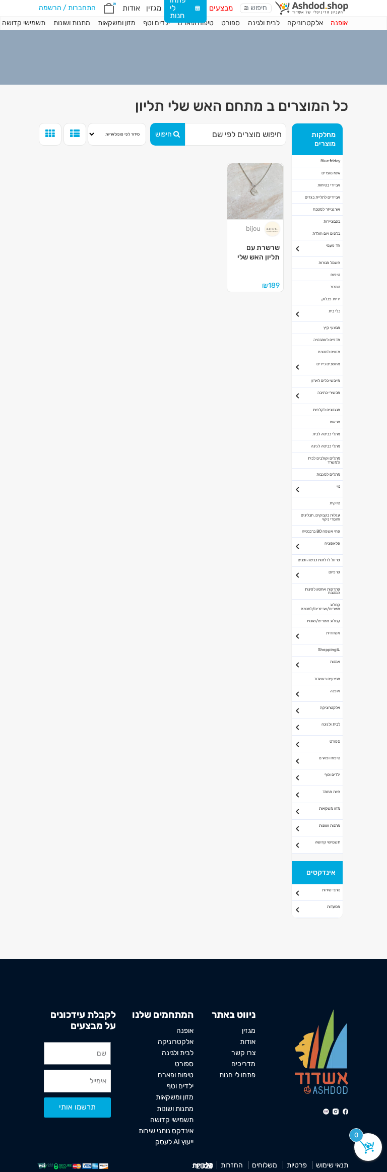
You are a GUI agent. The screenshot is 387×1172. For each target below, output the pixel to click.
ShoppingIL (329, 649)
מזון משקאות (329, 808)
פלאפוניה (332, 543)
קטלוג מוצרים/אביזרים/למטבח (320, 607)
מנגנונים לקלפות (326, 410)
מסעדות (333, 906)
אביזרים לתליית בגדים (322, 197)
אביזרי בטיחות (328, 185)
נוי (338, 486)
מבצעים (221, 8)
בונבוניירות (332, 221)
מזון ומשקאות (117, 23)
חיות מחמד (331, 792)
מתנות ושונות (71, 23)
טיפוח (335, 275)
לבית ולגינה (264, 23)
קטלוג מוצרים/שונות (323, 621)
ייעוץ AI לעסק (174, 1142)
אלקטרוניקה (305, 23)
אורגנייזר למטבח (326, 209)
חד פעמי (333, 245)
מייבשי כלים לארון (325, 380)
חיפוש (163, 134)
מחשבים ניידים (328, 364)
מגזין (153, 8)
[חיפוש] (246, 8)
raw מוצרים (330, 173)
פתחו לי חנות (237, 1075)
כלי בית (334, 311)
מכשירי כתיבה (328, 392)
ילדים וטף (156, 23)
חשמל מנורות (329, 263)
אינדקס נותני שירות (166, 1131)
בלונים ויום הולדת (326, 233)
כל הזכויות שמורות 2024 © (202, 1165)
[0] (109, 8)
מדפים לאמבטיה (326, 340)
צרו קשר (243, 1053)
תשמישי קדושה (327, 842)
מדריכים (243, 1064)
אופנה (339, 23)
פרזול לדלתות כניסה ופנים (319, 560)
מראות (335, 422)
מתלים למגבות (328, 474)
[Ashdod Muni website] (321, 1051)
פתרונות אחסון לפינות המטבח (322, 591)
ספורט (230, 23)
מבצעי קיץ (332, 327)
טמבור (335, 287)
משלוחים (264, 1165)
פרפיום (334, 572)
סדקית (335, 503)
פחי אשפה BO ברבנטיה (321, 531)
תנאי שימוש (332, 1165)
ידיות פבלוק (330, 299)
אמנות (335, 662)
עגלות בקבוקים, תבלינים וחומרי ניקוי (320, 517)
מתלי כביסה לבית (326, 434)
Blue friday (330, 161)
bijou (253, 228)
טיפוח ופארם (196, 23)
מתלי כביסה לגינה (325, 446)
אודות (131, 8)
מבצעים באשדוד (327, 679)
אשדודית (333, 633)
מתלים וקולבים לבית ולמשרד (324, 460)
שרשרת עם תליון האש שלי (258, 252)
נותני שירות (331, 890)
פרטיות (297, 1165)
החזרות (232, 1165)
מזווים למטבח (329, 352)
